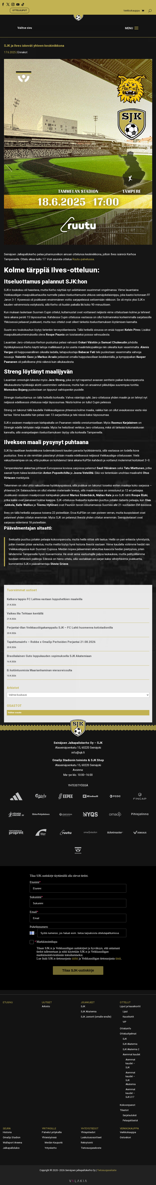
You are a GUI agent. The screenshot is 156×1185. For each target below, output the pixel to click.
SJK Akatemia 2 (131, 1049)
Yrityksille (49, 1128)
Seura (7, 1128)
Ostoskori (125, 1137)
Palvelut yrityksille (52, 1132)
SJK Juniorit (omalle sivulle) (96, 1016)
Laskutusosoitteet (91, 1137)
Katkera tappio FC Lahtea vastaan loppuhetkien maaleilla (44, 599)
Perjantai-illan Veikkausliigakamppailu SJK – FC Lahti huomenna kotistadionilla (60, 627)
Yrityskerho (51, 1148)
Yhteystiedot (89, 1128)
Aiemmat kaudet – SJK (130, 1063)
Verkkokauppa (131, 10)
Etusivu (8, 1002)
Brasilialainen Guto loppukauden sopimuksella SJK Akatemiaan (49, 656)
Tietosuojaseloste (91, 1147)
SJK (83, 1006)
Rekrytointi (87, 1142)
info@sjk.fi (78, 752)
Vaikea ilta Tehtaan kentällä (25, 613)
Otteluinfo (125, 1028)
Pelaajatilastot (130, 1120)
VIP (124, 1022)
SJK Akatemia (88, 1011)
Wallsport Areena (12, 1142)
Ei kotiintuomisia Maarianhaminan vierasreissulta (39, 670)
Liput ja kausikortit (130, 1006)
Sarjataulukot (130, 1115)
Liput (125, 1011)
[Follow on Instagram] (11, 3)
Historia (7, 1132)
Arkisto (46, 1006)
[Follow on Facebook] (1, 3)
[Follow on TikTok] (21, 3)
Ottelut (125, 1002)
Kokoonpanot (127, 1105)
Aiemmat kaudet (131, 1054)
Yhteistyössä (49, 1137)
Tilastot (124, 1110)
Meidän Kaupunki (54, 1142)
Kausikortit (128, 1016)
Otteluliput (19, 10)
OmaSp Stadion (11, 1137)
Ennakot (22, 52)
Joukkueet (88, 1002)
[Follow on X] (6, 3)
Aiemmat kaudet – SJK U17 (130, 1093)
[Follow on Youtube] (16, 3)
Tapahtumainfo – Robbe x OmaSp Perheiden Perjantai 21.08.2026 (51, 642)
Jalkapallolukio (11, 1147)
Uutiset (47, 1002)
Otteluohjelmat (128, 1033)
